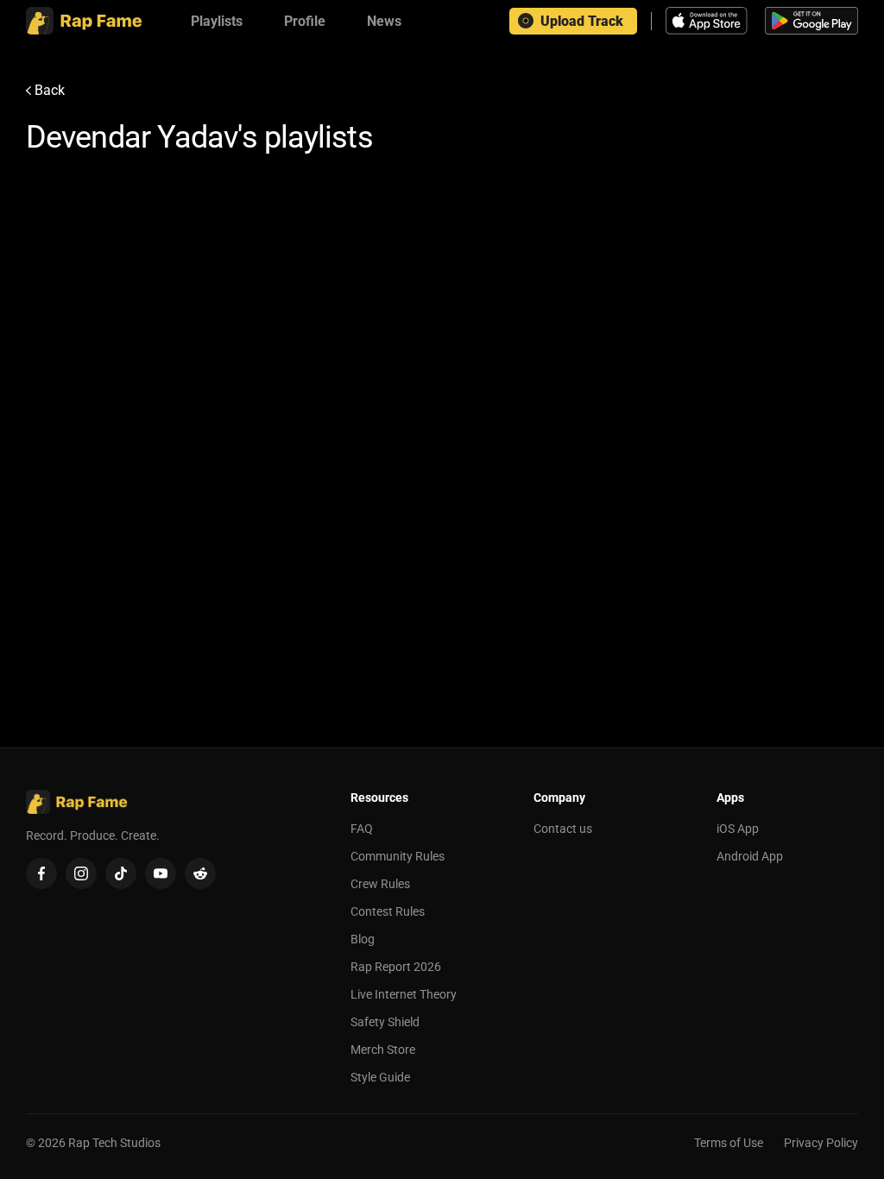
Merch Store (382, 1049)
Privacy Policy (821, 1143)
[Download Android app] (811, 21)
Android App (750, 856)
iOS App (738, 828)
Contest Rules (387, 911)
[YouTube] (160, 873)
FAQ (361, 828)
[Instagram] (81, 873)
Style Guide (380, 1077)
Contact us (563, 828)
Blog (362, 939)
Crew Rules (380, 884)
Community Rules (397, 856)
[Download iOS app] (709, 21)
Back (50, 90)
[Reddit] (200, 873)
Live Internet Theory (403, 994)
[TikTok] (120, 873)
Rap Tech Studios (114, 1143)
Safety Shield (385, 1022)
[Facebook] (41, 873)
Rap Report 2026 (395, 967)
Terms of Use (728, 1143)
